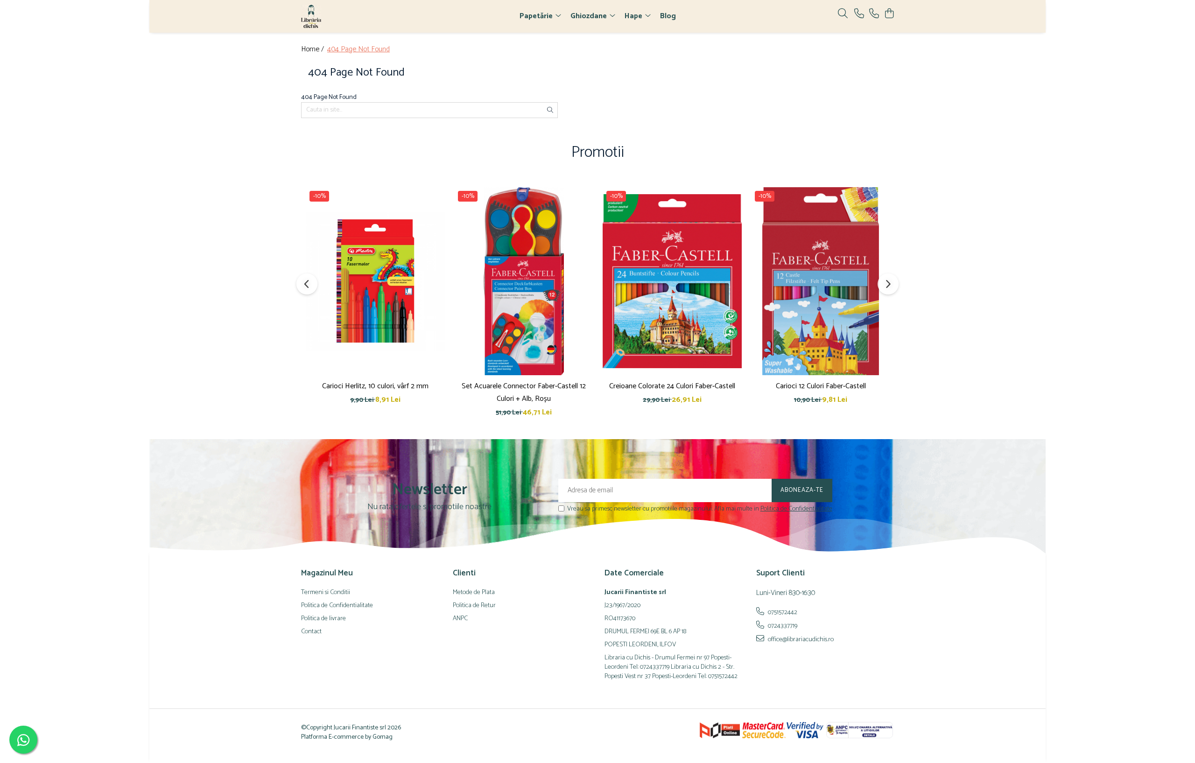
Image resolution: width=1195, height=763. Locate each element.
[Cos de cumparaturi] (889, 14)
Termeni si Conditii (325, 592)
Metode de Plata (474, 592)
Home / (313, 49)
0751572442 (781, 612)
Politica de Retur (474, 605)
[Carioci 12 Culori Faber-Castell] (820, 281)
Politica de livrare (323, 618)
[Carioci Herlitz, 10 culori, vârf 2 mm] (375, 281)
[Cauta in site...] (843, 14)
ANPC (460, 618)
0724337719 (781, 626)
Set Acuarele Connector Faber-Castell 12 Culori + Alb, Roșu (524, 392)
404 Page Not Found (358, 49)
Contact (311, 632)
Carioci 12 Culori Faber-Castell (821, 386)
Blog (668, 16)
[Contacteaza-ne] (859, 14)
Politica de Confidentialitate (796, 509)
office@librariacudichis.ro (800, 639)
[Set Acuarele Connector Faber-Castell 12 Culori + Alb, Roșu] (523, 281)
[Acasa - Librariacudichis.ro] (354, 16)
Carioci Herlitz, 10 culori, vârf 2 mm (375, 386)
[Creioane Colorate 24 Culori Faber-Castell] (672, 281)
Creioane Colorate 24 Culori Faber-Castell (672, 386)
